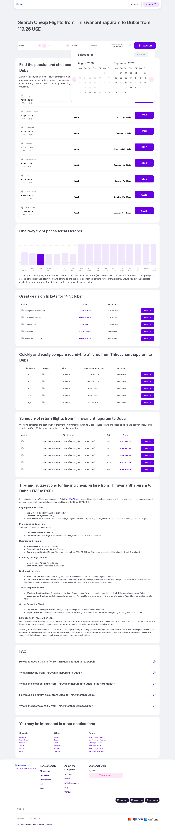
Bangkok (57, 737)
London (57, 743)
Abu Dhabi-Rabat (95, 746)
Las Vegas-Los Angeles (97, 740)
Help (42, 784)
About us (68, 774)
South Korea (23, 740)
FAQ (42, 788)
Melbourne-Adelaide (96, 751)
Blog (66, 787)
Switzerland (23, 737)
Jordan (21, 746)
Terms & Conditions (23, 825)
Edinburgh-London (95, 743)
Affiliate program (71, 783)
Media (67, 778)
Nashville (57, 746)
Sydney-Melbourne (96, 737)
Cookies (49, 825)
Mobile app (44, 775)
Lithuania (22, 743)
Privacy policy (38, 825)
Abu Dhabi (57, 748)
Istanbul (57, 751)
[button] (87, 662)
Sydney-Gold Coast (96, 748)
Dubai (56, 740)
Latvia (21, 751)
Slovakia (22, 748)
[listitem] (134, 4)
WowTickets (74, 499)
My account (45, 771)
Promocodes (45, 780)
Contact (67, 792)
